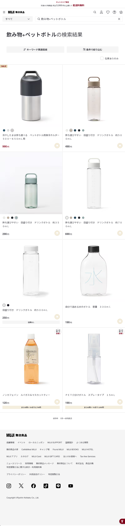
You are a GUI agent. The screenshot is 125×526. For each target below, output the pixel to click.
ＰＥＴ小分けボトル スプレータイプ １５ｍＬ (90, 394)
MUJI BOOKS (73, 449)
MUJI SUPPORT (55, 442)
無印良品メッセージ (45, 463)
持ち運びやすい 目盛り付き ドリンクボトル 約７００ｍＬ (93, 224)
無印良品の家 (12, 449)
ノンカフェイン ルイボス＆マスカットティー (26, 394)
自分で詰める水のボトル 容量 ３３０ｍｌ (88, 306)
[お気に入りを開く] (108, 11)
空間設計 (69, 442)
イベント (21, 442)
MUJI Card (36, 456)
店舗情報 (10, 442)
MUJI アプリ (12, 456)
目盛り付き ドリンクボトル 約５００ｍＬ (25, 310)
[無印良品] (17, 435)
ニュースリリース (14, 463)
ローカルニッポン (36, 442)
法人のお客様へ (70, 456)
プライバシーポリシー (16, 474)
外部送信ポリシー (37, 474)
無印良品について (65, 463)
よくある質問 (82, 442)
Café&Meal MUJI (28, 449)
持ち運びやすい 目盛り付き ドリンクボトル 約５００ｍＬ (93, 136)
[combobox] (17, 19)
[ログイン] (101, 11)
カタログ (24, 456)
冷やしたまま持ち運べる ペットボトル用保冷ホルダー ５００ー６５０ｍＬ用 (31, 136)
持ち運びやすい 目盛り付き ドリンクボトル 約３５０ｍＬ (30, 224)
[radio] (4, 130)
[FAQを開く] (114, 11)
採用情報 (29, 463)
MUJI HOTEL (87, 449)
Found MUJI (58, 449)
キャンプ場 (44, 449)
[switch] (57, 145)
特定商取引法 (54, 474)
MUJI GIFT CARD (52, 456)
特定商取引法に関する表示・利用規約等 (24, 467)
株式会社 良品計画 (84, 463)
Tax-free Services (87, 456)
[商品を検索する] (95, 11)
